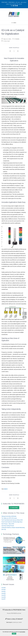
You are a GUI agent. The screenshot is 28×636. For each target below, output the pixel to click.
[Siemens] (14, 540)
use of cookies (22, 631)
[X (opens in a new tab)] (11, 5)
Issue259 (3, 595)
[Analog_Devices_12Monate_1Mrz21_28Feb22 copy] (14, 550)
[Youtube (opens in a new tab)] (17, 5)
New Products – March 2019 (7, 523)
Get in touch (9, 622)
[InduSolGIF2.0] (14, 568)
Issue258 (3, 597)
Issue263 (3, 587)
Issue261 (3, 591)
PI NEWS (17, 39)
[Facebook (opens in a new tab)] (13, 5)
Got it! (14, 633)
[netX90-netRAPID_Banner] (14, 560)
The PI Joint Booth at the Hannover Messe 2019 (12, 520)
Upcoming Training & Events (7, 525)
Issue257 (3, 599)
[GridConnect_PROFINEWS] (14, 576)
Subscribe (14, 507)
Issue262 (3, 589)
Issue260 (3, 593)
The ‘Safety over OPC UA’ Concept (9, 518)
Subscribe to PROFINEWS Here (14, 610)
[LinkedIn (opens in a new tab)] (15, 5)
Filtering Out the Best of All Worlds (8, 516)
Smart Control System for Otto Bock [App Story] (11, 521)
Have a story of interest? (15, 619)
